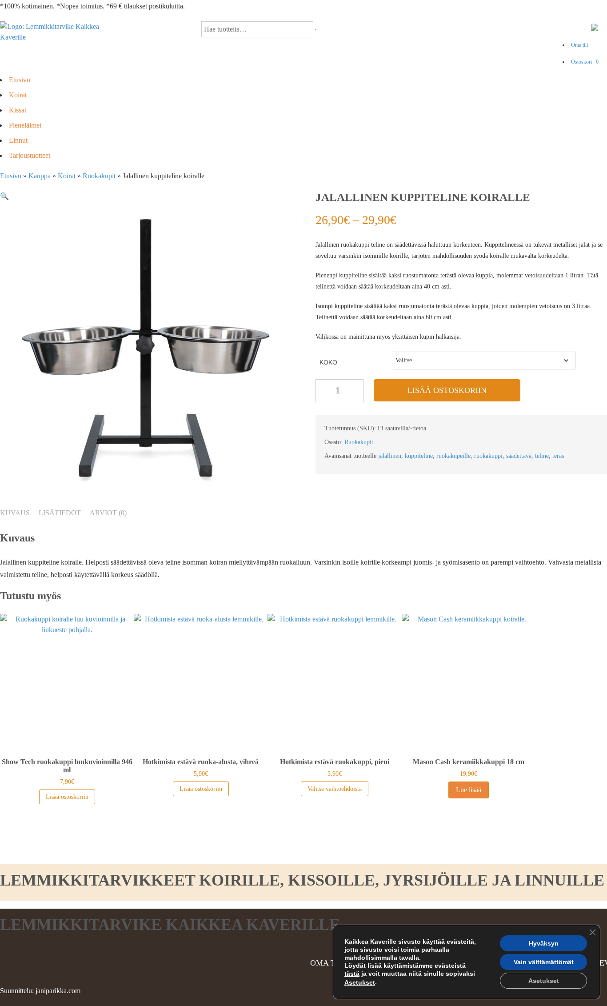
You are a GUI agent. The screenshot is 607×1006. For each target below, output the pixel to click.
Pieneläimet (25, 125)
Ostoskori (585, 62)
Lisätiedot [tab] (60, 513)
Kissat (17, 110)
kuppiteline (419, 456)
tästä (351, 973)
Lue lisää (468, 790)
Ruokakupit (99, 176)
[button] (4, 196)
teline (542, 456)
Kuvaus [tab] (15, 513)
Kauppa (39, 176)
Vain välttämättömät (544, 962)
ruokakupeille (453, 456)
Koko (328, 362)
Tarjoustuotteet (29, 155)
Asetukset (359, 982)
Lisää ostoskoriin (447, 390)
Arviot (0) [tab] (108, 513)
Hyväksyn (544, 943)
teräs (558, 456)
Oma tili (579, 45)
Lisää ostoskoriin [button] (67, 797)
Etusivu (19, 80)
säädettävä (518, 456)
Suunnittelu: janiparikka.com (40, 990)
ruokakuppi (488, 456)
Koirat (18, 95)
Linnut (18, 140)
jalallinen (389, 456)
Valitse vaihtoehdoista (334, 789)
